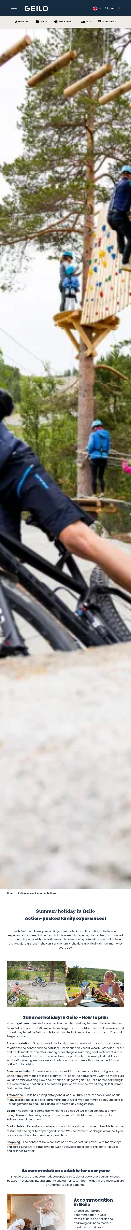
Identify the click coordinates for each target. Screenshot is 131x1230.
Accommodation (18, 1043)
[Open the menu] (14, 8)
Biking (11, 1111)
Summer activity (19, 1071)
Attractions (15, 1095)
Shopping (13, 1142)
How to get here (18, 1023)
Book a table (15, 1126)
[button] (54, 1004)
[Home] (36, 8)
